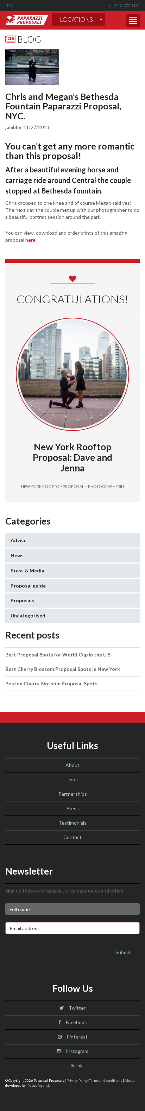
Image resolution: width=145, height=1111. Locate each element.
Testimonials (72, 823)
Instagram (76, 1051)
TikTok (74, 1065)
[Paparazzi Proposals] (26, 20)
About (72, 765)
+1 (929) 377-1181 (124, 5)
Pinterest (76, 1037)
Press (72, 808)
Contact (72, 837)
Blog (28, 39)
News (17, 555)
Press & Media (27, 570)
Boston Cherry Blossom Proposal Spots (51, 683)
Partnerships (72, 794)
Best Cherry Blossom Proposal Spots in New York (62, 669)
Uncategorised (28, 615)
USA (9, 5)
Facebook (76, 1022)
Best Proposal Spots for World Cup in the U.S (58, 655)
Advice (18, 540)
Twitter (77, 1008)
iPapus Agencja (38, 1085)
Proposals (22, 600)
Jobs (73, 779)
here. (31, 240)
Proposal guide (28, 586)
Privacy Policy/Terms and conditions (94, 1080)
